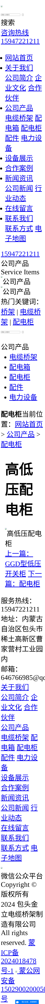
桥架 (8, 312)
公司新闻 (19, 188)
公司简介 (19, 78)
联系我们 (19, 218)
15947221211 (20, 254)
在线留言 (19, 208)
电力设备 (23, 397)
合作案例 (19, 168)
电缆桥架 (19, 118)
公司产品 (19, 108)
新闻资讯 (19, 178)
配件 (12, 138)
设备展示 (19, 158)
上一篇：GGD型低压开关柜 (23, 564)
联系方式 (19, 228)
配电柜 (31, 128)
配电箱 (19, 367)
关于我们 (19, 68)
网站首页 (19, 58)
